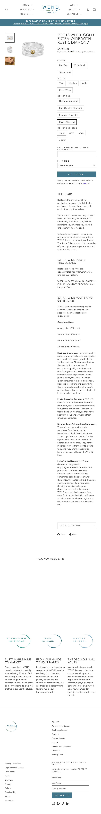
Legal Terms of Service (14, 767)
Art (73, 5)
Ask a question (70, 526)
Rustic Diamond (67, 122)
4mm (61, 132)
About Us (55, 722)
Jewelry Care (57, 754)
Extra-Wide (65, 90)
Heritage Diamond (68, 100)
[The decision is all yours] (81, 641)
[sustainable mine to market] (19, 641)
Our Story (9, 780)
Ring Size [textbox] (63, 161)
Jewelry (26, 9)
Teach (7, 796)
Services (73, 14)
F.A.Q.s (55, 742)
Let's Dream (10, 771)
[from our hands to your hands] (50, 641)
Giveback (56, 750)
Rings (26, 5)
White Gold (79, 65)
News (7, 776)
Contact (55, 734)
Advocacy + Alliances (60, 726)
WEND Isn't (9, 800)
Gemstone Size (67, 128)
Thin (61, 83)
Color (61, 60)
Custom (25, 14)
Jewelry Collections (13, 763)
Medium (73, 83)
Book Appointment (59, 730)
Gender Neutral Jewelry (61, 746)
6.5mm (62, 139)
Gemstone (64, 96)
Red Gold (63, 65)
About (73, 9)
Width (61, 78)
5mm (71, 132)
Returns (8, 788)
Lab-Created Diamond (70, 108)
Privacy (8, 784)
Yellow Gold (65, 72)
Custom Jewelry (58, 738)
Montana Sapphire (68, 115)
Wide (84, 83)
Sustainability (10, 792)
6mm (81, 132)
